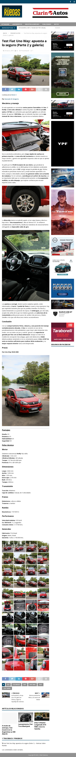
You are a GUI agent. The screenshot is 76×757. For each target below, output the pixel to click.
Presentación (25, 51)
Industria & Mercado (32, 24)
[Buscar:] (64, 28)
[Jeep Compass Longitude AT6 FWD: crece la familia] (41, 716)
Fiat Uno (32, 684)
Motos (56, 24)
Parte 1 (14, 95)
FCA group (16, 684)
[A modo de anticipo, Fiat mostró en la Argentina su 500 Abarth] (9, 718)
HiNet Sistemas (43, 755)
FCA (8, 684)
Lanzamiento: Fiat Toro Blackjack (25, 725)
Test (40, 684)
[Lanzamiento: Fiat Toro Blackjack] (25, 717)
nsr (17, 51)
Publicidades (46, 24)
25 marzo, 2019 (9, 51)
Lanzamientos (17, 24)
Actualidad (5, 24)
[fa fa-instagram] (74, 1)
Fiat (24, 684)
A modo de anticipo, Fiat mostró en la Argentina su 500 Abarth (8, 730)
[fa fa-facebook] (70, 1)
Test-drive (6, 688)
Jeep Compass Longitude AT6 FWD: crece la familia (40, 726)
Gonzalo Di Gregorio (12, 99)
